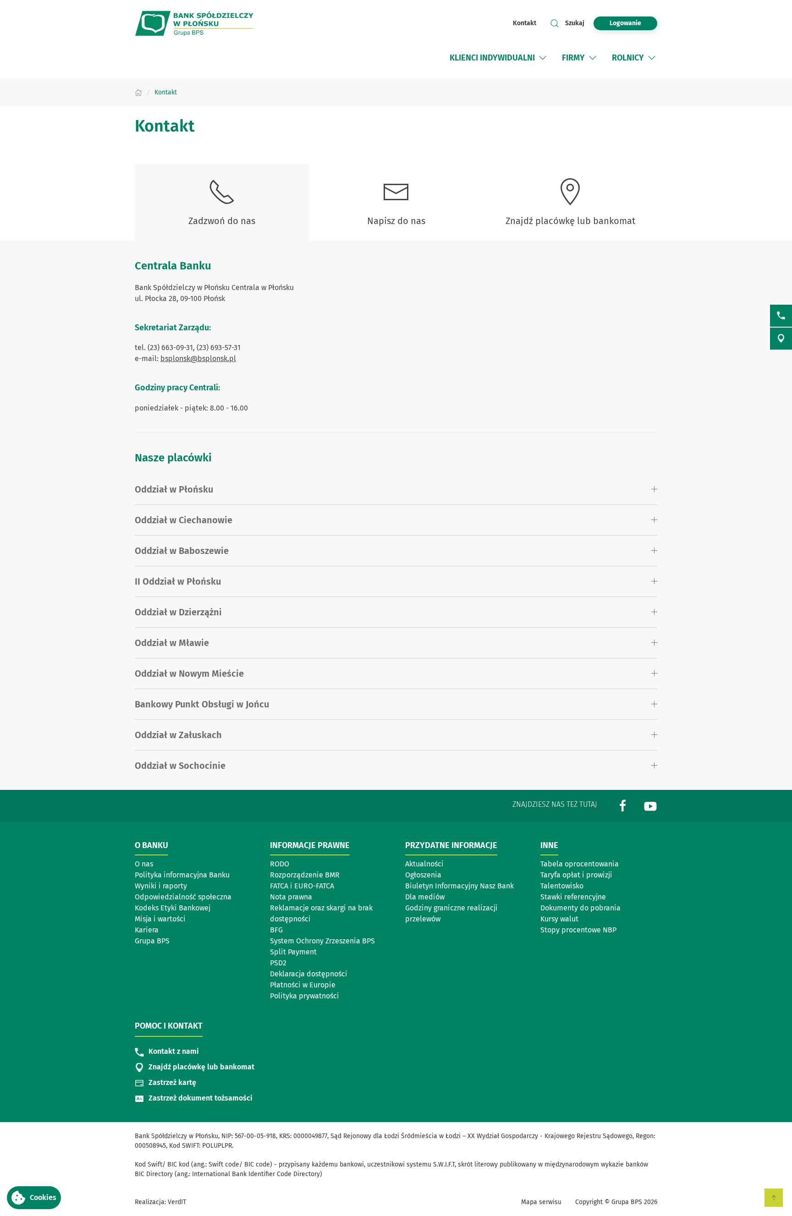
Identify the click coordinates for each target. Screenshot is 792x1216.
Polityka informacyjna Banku (182, 875)
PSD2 (278, 963)
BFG (276, 930)
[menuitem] (499, 57)
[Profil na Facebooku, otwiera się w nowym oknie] (623, 805)
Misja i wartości (160, 919)
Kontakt (524, 23)
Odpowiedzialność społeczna (183, 897)
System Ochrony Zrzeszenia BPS (322, 941)
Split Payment (293, 952)
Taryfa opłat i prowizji (576, 875)
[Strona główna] (138, 92)
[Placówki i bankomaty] (781, 339)
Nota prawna (291, 897)
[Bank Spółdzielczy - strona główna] (194, 23)
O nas (144, 864)
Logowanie (625, 23)
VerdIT (177, 1202)
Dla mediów (425, 897)
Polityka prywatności (304, 995)
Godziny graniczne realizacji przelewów (451, 913)
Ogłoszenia (423, 875)
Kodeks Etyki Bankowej (172, 908)
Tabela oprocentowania (579, 864)
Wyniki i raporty (161, 886)
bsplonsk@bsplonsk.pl (198, 358)
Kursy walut (559, 919)
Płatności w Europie (303, 984)
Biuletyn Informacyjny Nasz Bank (459, 886)
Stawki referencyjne (573, 897)
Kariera (147, 930)
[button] (34, 1197)
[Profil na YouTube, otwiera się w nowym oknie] (650, 805)
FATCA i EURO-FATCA (302, 886)
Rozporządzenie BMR (305, 875)
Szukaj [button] (574, 23)
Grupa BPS (152, 941)
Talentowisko (561, 886)
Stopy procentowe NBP (578, 930)
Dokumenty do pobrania (580, 908)
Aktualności (424, 864)
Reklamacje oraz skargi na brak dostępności (321, 913)
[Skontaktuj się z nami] (781, 316)
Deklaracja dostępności (308, 974)
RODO (279, 864)
